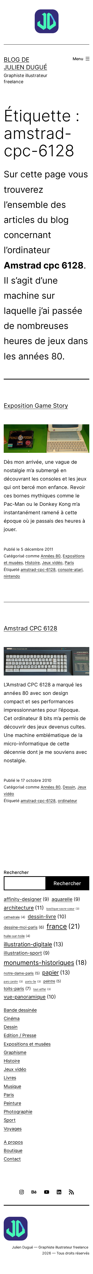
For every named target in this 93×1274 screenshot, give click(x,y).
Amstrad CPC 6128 (30, 628)
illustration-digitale (33, 944)
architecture (24, 908)
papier (56, 972)
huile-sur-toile (17, 936)
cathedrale (14, 917)
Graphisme (15, 1052)
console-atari (70, 569)
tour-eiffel (42, 989)
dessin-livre (47, 916)
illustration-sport (27, 953)
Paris (69, 562)
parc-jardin (13, 981)
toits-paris (17, 988)
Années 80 (51, 555)
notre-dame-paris (22, 973)
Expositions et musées (27, 1044)
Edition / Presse (20, 1035)
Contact (12, 1159)
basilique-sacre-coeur (62, 908)
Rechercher (16, 872)
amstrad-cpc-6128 (38, 569)
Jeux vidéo (52, 562)
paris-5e (33, 981)
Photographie (18, 1111)
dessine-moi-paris (24, 927)
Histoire (32, 562)
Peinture (12, 1103)
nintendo (12, 576)
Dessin (69, 787)
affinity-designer (26, 899)
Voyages (13, 1128)
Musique (12, 1086)
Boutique (13, 1150)
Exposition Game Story (36, 405)
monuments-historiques (45, 962)
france (63, 926)
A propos (13, 1142)
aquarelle (66, 899)
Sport (10, 1120)
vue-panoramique (30, 997)
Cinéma (12, 1018)
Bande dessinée (20, 1010)
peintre (52, 981)
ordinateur (67, 800)
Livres (10, 1077)
